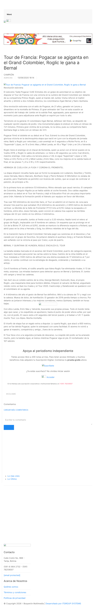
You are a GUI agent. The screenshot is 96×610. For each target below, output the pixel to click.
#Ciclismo (11, 394)
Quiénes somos (11, 586)
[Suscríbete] (48, 365)
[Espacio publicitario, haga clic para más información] (48, 39)
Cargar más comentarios (16, 410)
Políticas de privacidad (14, 598)
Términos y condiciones (15, 592)
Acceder (50, 377)
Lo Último (12, 479)
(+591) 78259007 (65, 384)
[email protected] (12, 575)
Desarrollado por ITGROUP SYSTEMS (63, 603)
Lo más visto (14, 476)
